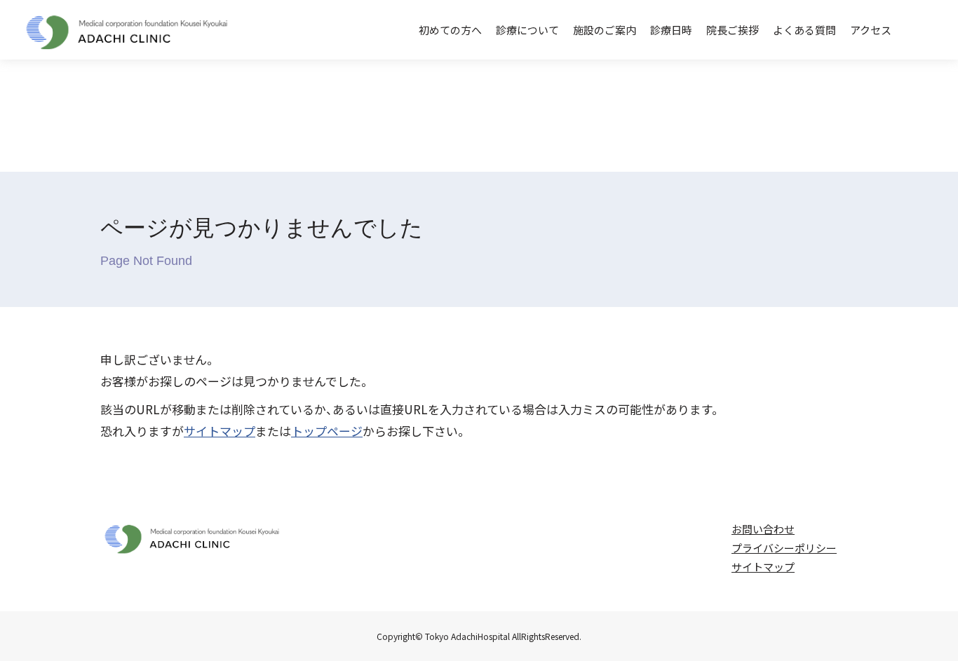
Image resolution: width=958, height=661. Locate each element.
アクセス (870, 29)
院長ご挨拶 (732, 29)
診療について (527, 29)
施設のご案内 (604, 29)
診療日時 (671, 29)
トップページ (327, 430)
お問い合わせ (763, 529)
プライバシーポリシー (784, 547)
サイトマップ (219, 430)
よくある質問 (804, 29)
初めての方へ (450, 29)
